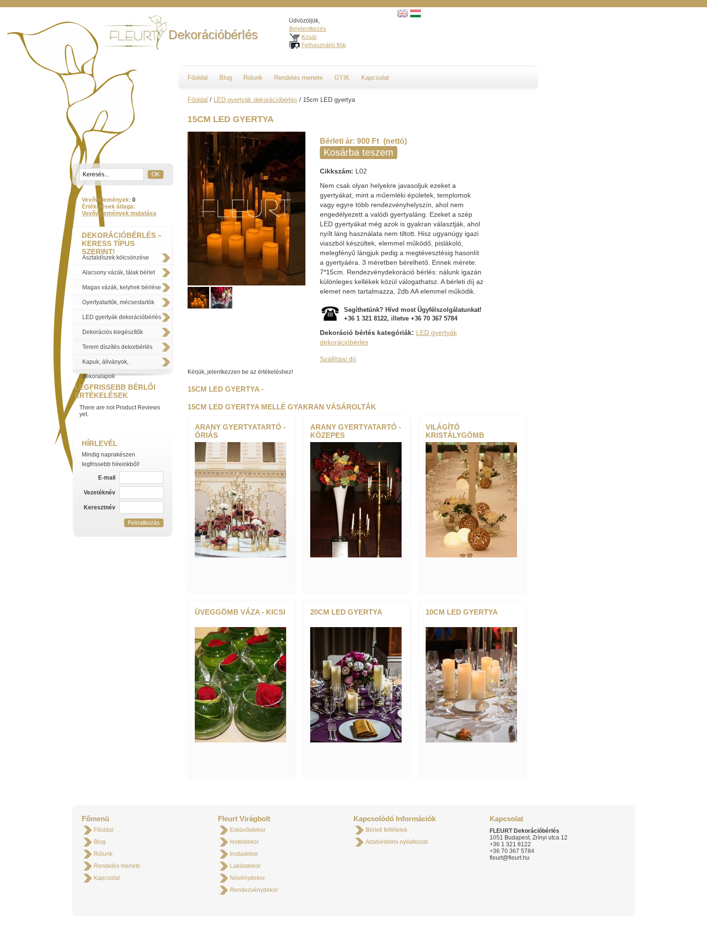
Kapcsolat (375, 77)
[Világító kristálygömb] (471, 555)
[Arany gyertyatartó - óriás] (240, 555)
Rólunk (253, 77)
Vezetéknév (100, 492)
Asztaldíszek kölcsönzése (115, 257)
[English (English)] (402, 15)
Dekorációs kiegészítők (112, 332)
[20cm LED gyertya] (356, 740)
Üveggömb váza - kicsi (240, 612)
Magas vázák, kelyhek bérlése (121, 287)
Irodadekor (244, 854)
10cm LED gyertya (462, 612)
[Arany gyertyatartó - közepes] (356, 555)
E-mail (107, 477)
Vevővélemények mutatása (119, 213)
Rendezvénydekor (254, 890)
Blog (225, 77)
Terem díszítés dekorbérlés (117, 347)
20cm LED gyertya (346, 612)
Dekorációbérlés (213, 34)
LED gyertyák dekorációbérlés (121, 317)
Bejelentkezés (307, 28)
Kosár (309, 37)
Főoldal (198, 77)
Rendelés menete (298, 77)
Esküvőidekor (247, 830)
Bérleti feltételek (386, 830)
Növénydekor (247, 878)
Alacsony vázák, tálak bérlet (118, 272)
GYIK (342, 77)
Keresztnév (100, 507)
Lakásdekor (245, 866)
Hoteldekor (244, 842)
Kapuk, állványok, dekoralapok (105, 363)
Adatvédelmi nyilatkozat (397, 842)
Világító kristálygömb (455, 431)
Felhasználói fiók (324, 45)
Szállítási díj (338, 359)
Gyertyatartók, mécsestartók (118, 302)
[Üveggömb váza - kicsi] (240, 740)
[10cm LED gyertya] (471, 740)
